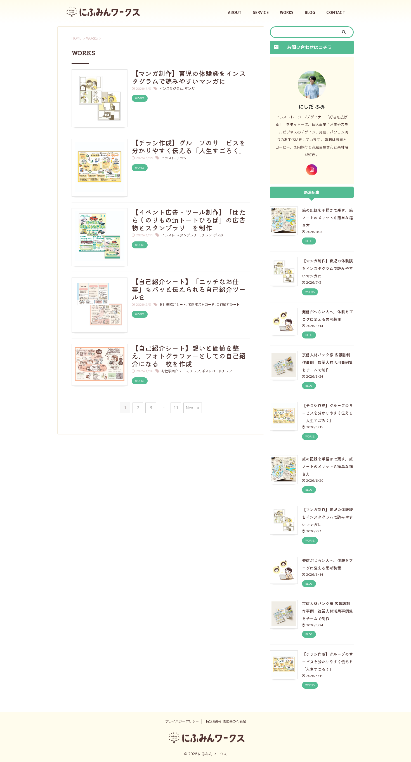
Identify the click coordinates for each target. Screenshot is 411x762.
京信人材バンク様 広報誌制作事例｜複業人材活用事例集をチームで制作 (327, 362)
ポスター (220, 235)
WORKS (287, 12)
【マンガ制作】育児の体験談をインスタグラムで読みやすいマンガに (189, 77)
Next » (192, 408)
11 (175, 408)
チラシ (181, 158)
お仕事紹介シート (172, 304)
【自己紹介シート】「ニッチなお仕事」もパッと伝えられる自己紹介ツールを (189, 289)
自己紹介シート (228, 304)
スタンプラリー (188, 235)
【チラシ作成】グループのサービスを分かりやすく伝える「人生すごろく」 (189, 146)
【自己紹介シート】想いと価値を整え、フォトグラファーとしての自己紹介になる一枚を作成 (189, 355)
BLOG (310, 12)
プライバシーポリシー (182, 721)
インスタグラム (171, 88)
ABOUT (235, 12)
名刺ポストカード (201, 304)
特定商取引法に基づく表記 (226, 721)
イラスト (168, 158)
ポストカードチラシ (217, 371)
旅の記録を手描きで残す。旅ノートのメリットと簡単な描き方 (327, 217)
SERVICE (261, 12)
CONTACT (335, 12)
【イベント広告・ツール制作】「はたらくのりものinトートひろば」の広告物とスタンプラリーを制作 (189, 219)
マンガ (190, 88)
